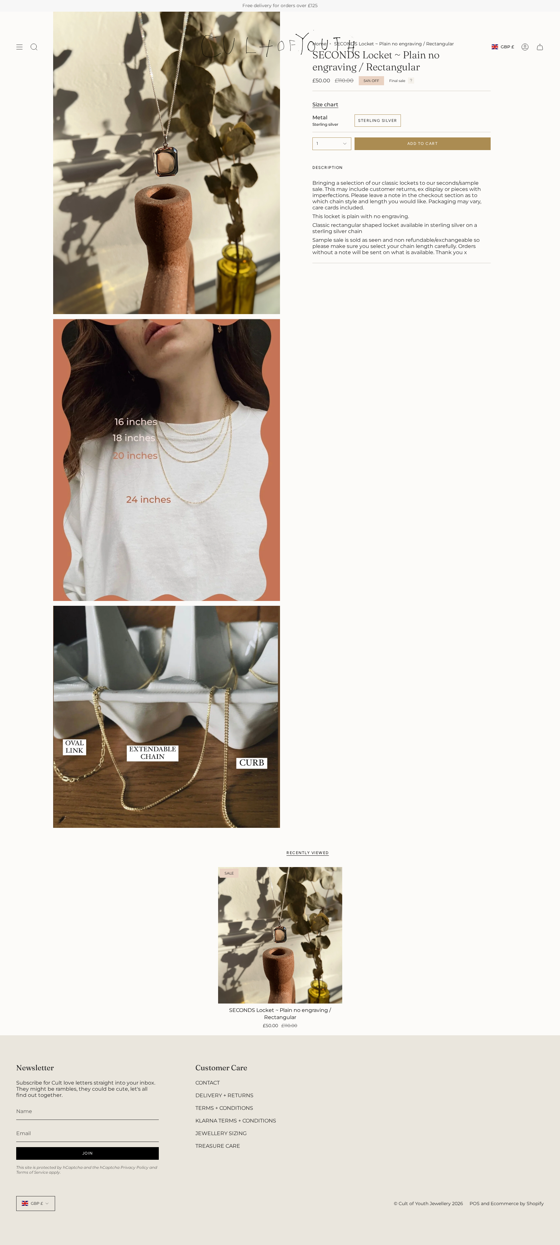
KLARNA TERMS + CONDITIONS (235, 1121)
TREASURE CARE (217, 1146)
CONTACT (207, 1083)
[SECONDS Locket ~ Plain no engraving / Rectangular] (280, 935)
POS (475, 1203)
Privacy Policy (134, 1167)
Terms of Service (32, 1172)
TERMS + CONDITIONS (224, 1108)
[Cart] (539, 47)
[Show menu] (19, 47)
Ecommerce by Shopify (517, 1203)
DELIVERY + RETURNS (224, 1095)
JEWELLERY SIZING (221, 1133)
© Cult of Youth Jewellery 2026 (428, 1203)
